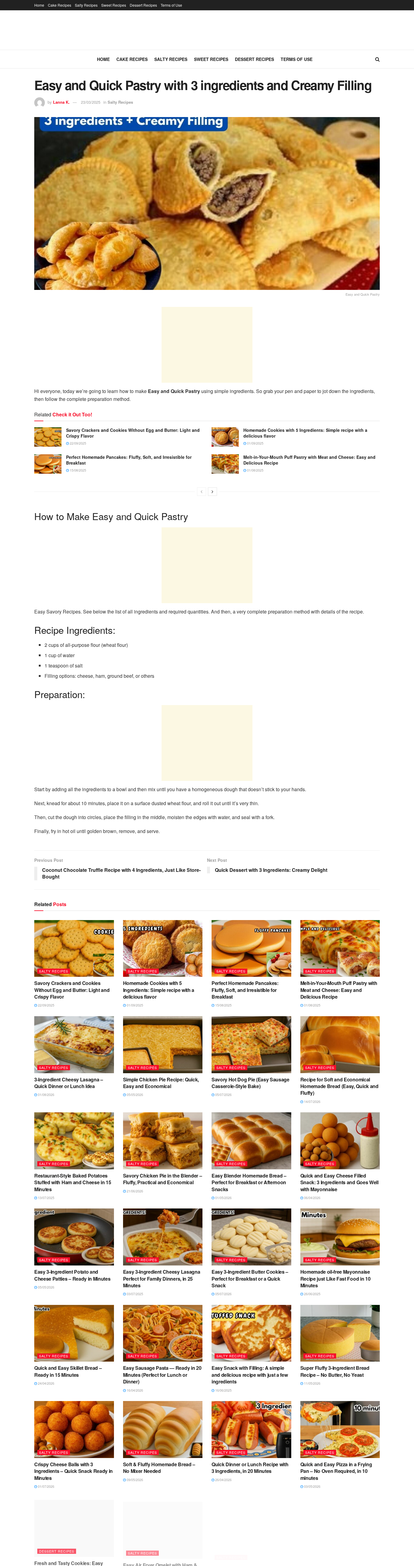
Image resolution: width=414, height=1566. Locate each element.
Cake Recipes (59, 5)
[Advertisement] (207, 345)
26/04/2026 (223, 1479)
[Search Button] (377, 59)
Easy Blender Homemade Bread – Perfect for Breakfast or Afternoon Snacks (249, 1182)
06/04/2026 (311, 1197)
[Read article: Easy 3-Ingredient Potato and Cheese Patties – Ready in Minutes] (74, 1236)
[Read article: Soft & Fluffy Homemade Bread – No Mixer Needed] (163, 1429)
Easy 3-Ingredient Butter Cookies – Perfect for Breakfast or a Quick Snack (250, 1278)
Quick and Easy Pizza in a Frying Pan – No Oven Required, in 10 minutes (336, 1471)
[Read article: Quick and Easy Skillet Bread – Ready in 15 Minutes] (74, 1333)
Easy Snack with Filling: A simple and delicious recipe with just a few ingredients (250, 1374)
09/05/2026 (134, 1479)
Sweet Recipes (113, 5)
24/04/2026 (45, 1383)
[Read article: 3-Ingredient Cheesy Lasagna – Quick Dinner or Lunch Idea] (74, 1044)
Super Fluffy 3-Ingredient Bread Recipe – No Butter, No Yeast (334, 1371)
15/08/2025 (77, 470)
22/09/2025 (77, 443)
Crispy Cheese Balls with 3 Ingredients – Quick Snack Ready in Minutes (73, 1471)
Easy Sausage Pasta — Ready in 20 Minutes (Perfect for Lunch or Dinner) (162, 1374)
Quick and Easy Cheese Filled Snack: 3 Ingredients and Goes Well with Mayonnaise (339, 1182)
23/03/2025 (90, 102)
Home (39, 5)
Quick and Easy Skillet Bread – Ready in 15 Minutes (68, 1371)
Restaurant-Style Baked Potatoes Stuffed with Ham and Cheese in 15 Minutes (72, 1182)
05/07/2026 (223, 1094)
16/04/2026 (134, 1390)
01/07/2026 (45, 1486)
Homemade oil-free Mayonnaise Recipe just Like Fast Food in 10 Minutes (335, 1278)
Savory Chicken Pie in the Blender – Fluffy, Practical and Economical (162, 1179)
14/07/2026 (311, 1101)
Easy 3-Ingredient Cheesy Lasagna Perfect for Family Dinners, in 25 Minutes (161, 1278)
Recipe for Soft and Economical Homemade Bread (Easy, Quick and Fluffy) (339, 1086)
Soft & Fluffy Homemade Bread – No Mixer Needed (159, 1467)
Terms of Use (171, 5)
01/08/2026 (45, 1094)
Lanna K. (61, 102)
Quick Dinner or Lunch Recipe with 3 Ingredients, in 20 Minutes (250, 1467)
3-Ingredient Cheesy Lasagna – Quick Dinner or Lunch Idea (68, 1083)
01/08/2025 (254, 470)
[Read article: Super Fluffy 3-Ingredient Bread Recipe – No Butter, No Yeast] (340, 1333)
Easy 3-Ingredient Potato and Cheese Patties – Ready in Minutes (72, 1275)
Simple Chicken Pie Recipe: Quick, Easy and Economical (161, 1083)
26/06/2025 (311, 1293)
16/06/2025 (223, 1390)
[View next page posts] (212, 491)
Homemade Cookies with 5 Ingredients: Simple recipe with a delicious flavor (305, 433)
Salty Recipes (86, 5)
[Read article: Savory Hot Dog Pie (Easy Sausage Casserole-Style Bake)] (251, 1044)
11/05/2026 (311, 1383)
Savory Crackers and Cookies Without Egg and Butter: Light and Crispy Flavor (133, 433)
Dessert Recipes (143, 5)
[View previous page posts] (201, 491)
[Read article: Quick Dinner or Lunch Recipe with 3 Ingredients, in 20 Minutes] (251, 1429)
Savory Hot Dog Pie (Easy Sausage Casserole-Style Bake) (250, 1083)
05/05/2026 (134, 1094)
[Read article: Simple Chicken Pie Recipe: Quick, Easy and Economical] (163, 1044)
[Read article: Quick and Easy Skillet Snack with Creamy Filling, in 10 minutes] (340, 1525)
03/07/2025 (134, 1293)
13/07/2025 (45, 1197)
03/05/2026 (311, 1486)
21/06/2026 (134, 1190)
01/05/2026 (223, 1197)
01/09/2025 (254, 443)
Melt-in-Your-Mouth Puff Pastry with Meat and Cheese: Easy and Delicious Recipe (309, 460)
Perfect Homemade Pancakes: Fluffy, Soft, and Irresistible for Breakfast (129, 460)
